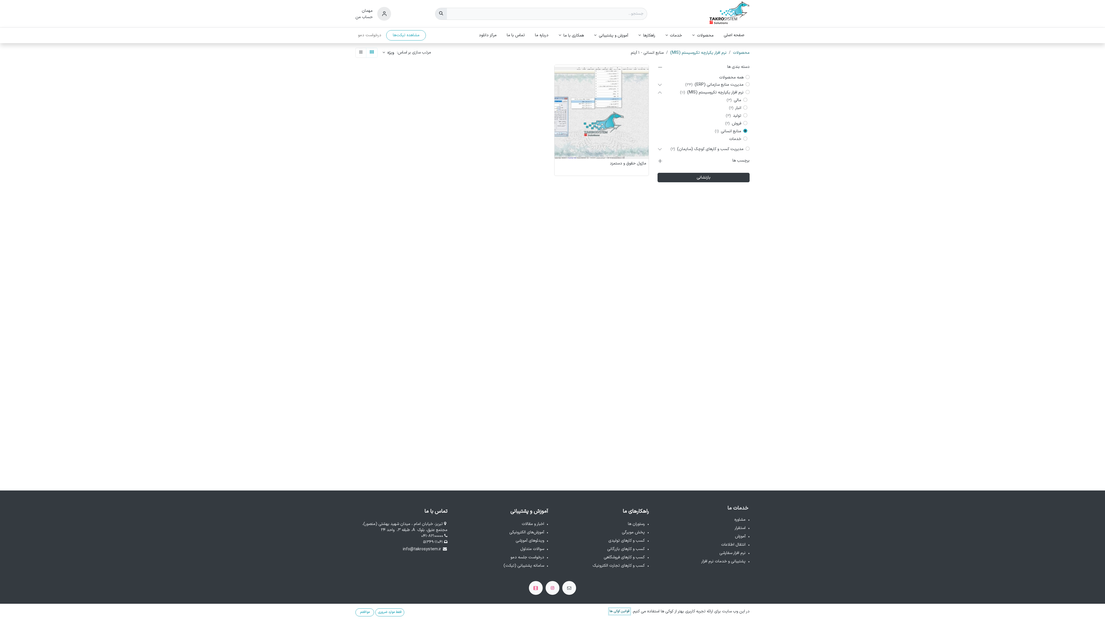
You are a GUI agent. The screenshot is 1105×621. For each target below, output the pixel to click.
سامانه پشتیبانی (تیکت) (524, 566)
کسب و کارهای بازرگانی (626, 549)
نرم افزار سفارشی (732, 553)
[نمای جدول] (372, 53)
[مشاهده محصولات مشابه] (557, 99)
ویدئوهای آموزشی (530, 541)
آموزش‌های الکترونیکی (526, 532)
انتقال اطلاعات (733, 545)
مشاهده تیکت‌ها (406, 35)
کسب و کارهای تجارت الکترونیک (618, 566)
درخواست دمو (369, 35)
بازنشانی (703, 178)
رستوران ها (636, 524)
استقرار (740, 528)
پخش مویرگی (633, 532)
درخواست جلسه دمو (527, 557)
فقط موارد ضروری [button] (390, 612)
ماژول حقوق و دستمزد (628, 163)
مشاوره (740, 520)
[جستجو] (441, 14)
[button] (388, 53)
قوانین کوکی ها (619, 611)
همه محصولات (731, 77)
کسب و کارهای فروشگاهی (624, 557)
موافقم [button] (365, 612)
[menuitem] (734, 35)
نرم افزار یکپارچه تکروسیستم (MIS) (698, 53)
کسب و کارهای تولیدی (626, 541)
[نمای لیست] (360, 53)
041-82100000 (432, 536)
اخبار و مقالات (533, 524)
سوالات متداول (532, 549)
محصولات (741, 53)
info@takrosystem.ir (422, 549)
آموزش (740, 536)
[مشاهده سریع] (557, 73)
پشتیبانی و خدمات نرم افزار (723, 561)
